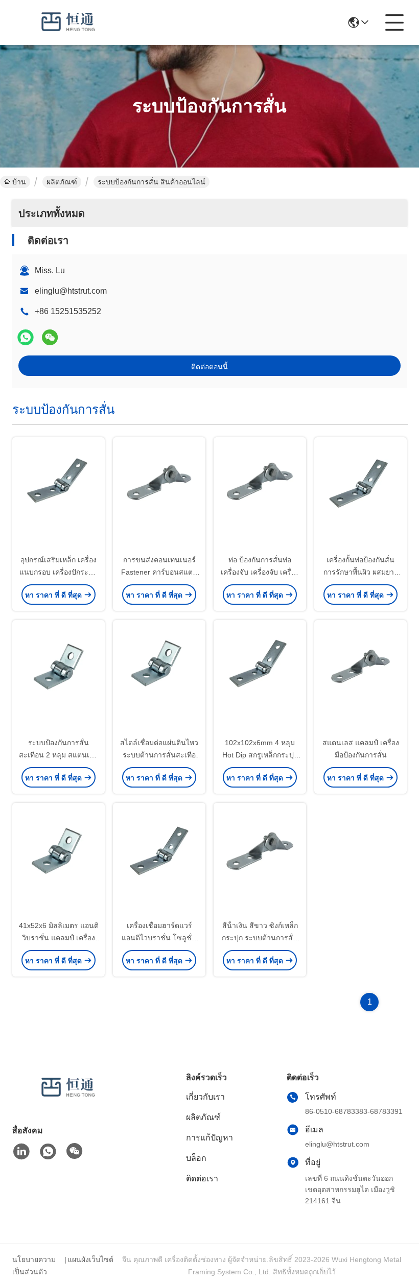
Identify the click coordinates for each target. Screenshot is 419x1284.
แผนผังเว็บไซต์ (90, 1259)
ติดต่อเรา (202, 1178)
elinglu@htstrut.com (71, 291)
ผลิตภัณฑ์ (61, 182)
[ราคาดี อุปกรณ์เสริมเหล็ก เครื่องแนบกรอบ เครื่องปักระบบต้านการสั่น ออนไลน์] (58, 496)
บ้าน (19, 182)
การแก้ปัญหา (209, 1137)
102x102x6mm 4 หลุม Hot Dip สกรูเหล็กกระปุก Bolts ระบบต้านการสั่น (260, 755)
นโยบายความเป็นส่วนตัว (34, 1265)
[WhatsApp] (25, 337)
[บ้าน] (68, 1100)
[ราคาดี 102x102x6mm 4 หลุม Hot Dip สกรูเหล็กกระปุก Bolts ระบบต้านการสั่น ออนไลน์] (260, 679)
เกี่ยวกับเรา (205, 1096)
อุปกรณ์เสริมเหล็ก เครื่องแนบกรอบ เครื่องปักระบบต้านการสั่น (58, 572)
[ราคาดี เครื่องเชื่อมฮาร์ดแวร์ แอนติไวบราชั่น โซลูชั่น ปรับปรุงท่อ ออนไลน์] (159, 862)
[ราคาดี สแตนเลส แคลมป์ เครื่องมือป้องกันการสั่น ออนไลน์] (360, 679)
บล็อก (196, 1158)
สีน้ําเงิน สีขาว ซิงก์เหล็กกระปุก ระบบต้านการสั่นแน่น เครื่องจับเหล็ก (260, 937)
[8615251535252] (48, 1152)
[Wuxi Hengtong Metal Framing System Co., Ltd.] (68, 22)
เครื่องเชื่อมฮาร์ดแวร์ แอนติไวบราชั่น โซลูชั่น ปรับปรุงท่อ (159, 937)
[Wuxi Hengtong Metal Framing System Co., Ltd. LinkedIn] (21, 1152)
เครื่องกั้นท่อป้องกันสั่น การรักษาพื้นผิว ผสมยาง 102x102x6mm (360, 572)
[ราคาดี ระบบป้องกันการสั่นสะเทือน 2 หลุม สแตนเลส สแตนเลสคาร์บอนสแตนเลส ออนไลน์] (58, 679)
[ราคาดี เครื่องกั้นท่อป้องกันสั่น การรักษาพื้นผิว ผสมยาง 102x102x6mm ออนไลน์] (360, 496)
